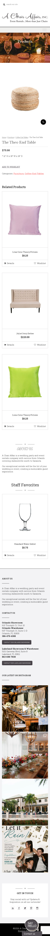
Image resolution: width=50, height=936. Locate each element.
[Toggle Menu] (44, 30)
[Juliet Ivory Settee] (21, 301)
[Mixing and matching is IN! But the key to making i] (25, 708)
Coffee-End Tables (22, 137)
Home (4, 137)
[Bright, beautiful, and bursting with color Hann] (25, 755)
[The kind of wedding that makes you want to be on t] (25, 802)
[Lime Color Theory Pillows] (21, 382)
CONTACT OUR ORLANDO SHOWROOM (17, 642)
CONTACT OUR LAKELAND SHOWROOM (17, 663)
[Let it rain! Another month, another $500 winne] (25, 849)
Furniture (10, 137)
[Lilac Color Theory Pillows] (21, 219)
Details (10, 263)
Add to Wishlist (11, 166)
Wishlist (41, 263)
